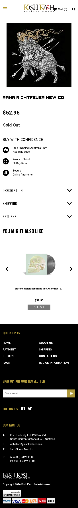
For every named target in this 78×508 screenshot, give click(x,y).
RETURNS (9, 356)
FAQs (6, 362)
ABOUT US (46, 342)
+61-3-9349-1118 (24, 460)
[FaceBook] (23, 408)
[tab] (39, 190)
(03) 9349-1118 (24, 457)
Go (71, 393)
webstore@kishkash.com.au (26, 444)
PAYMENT (9, 349)
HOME (7, 342)
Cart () (62, 9)
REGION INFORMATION (54, 362)
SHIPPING (45, 349)
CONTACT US (48, 356)
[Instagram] (30, 408)
